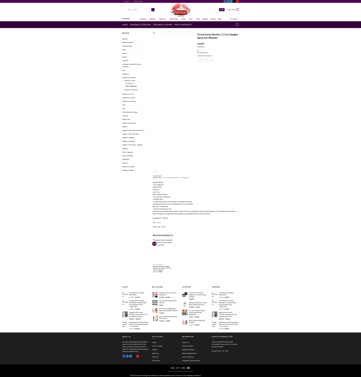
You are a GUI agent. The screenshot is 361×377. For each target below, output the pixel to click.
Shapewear (125, 159)
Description (157, 177)
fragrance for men (128, 94)
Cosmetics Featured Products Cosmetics (131, 65)
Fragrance (143, 19)
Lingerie (124, 126)
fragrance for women (129, 101)
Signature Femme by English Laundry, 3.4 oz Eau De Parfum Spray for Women (162, 268)
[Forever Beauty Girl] (180, 9)
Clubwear (125, 60)
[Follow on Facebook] (225, 1)
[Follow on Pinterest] (237, 1)
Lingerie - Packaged (128, 141)
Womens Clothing (128, 170)
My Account (156, 360)
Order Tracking (157, 346)
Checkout (155, 357)
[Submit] (152, 9)
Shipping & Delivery (188, 349)
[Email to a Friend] (205, 59)
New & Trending (127, 156)
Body (183, 19)
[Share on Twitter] (202, 59)
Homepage (126, 18)
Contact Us (185, 342)
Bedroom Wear (127, 46)
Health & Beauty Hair (129, 123)
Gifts (198, 19)
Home (125, 25)
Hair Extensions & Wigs (129, 112)
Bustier (124, 57)
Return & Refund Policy (189, 353)
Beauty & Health (127, 42)
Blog (219, 19)
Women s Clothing (128, 166)
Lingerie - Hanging (128, 137)
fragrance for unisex (128, 97)
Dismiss (228, 375)
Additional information (171, 177)
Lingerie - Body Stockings (130, 134)
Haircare (125, 116)
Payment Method (187, 346)
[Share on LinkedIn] (212, 59)
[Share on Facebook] (199, 59)
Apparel (205, 19)
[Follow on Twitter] (231, 1)
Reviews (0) (185, 177)
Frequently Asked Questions (191, 360)
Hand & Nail (174, 19)
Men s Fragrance (127, 152)
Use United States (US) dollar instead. (213, 375)
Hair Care (162, 19)
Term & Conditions (188, 357)
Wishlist (154, 349)
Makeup (152, 19)
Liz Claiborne (129, 83)
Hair (123, 108)
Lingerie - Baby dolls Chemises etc (133, 130)
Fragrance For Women (131, 90)
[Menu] (123, 9)
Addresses (155, 353)
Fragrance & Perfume (140, 25)
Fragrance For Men (162, 25)
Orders (154, 342)
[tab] (157, 178)
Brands (213, 19)
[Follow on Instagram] (228, 1)
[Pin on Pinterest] (209, 59)
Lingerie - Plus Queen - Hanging (132, 145)
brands (124, 53)
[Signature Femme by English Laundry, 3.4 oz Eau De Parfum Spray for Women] (163, 251)
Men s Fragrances (183, 25)
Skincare (125, 163)
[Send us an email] (234, 1)
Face (191, 19)
